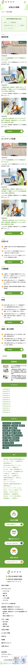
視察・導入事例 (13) (8, 443)
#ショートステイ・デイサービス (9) (12, 488)
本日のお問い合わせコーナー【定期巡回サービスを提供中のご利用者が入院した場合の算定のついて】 (14, 282)
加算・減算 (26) (7, 438)
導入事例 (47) (6, 430)
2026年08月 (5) (6, 389)
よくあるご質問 (5, 633)
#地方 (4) (5, 496)
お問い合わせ (5, 646)
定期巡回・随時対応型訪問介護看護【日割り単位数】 (14, 287)
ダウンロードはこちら (12, 543)
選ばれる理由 (5, 585)
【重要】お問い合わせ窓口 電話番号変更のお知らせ (15, 247)
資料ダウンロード (6, 643)
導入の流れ (5, 622)
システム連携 (6, 598)
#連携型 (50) (15, 467)
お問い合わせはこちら (12, 562)
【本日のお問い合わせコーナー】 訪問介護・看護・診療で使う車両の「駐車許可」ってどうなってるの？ (15, 315)
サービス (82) (6, 425)
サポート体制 (5, 619)
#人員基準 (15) (15, 475)
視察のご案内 (6, 626)
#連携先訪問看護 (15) (8, 477)
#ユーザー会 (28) (7, 471)
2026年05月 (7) (6, 395)
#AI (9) (5, 490)
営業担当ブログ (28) (17, 435)
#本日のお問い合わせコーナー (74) (11, 465)
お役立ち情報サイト (12, 524)
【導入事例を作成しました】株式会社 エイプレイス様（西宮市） (15, 344)
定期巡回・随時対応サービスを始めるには (13, 609)
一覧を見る (9, 131)
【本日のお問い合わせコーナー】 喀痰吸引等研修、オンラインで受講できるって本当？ (15, 310)
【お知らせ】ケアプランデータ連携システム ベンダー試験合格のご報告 (14, 256)
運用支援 (5, 624)
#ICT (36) (5, 469)
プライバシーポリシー (6, 654)
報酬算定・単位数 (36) (15, 433)
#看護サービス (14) (8, 479)
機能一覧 (5, 595)
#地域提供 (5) (6, 494)
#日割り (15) (6, 475)
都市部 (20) (16, 438)
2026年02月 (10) (6, 402)
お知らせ (3, 636)
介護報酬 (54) (13, 428)
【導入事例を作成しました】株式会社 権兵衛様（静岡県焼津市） (14, 335)
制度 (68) (22, 425)
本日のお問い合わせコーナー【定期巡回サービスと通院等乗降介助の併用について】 (14, 306)
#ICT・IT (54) (6, 467)
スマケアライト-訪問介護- (8, 603)
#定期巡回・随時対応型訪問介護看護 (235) (13, 459)
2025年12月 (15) (6, 406)
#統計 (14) (18, 477)
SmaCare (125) (7, 423)
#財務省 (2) (15, 498)
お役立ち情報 (5, 629)
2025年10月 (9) (6, 410)
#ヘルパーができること (9, 28)
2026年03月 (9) (6, 399)
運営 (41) (5, 433)
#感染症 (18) (14, 473)
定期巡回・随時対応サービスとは (10, 607)
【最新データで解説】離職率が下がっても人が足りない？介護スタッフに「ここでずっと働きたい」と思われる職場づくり (14, 275)
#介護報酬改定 (13, 22)
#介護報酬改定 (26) (18, 471)
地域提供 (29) (6, 435)
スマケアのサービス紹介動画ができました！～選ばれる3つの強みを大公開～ (14, 252)
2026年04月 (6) (6, 397)
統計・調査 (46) (16, 430)
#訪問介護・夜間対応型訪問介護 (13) (12, 483)
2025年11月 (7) (6, 408)
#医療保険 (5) (15, 494)
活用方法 (5, 593)
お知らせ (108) (16, 423)
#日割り (5, 22)
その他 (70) (15, 425)
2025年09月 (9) (6, 412)
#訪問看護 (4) (6, 498)
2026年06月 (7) (6, 393)
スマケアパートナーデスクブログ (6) (12, 445)
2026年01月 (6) (6, 404)
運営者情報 (4, 652)
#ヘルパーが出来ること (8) (15, 490)
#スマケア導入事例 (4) (15, 496)
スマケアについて (6, 589)
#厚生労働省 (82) (7, 463)
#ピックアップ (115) (8, 461)
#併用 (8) (5, 492)
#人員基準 (21, 25)
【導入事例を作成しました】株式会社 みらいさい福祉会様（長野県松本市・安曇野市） (14, 339)
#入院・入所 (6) (14, 492)
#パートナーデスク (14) (9, 481)
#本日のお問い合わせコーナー (10, 25)
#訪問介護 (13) (7, 485)
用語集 (3, 639)
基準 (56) (5, 428)
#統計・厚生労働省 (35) (16, 469)
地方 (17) (5, 440)
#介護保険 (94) (19, 461)
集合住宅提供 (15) (14, 440)
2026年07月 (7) (6, 391)
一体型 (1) (5, 448)
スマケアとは (6, 591)
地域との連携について (8, 616)
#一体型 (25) (6, 473)
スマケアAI (5, 600)
